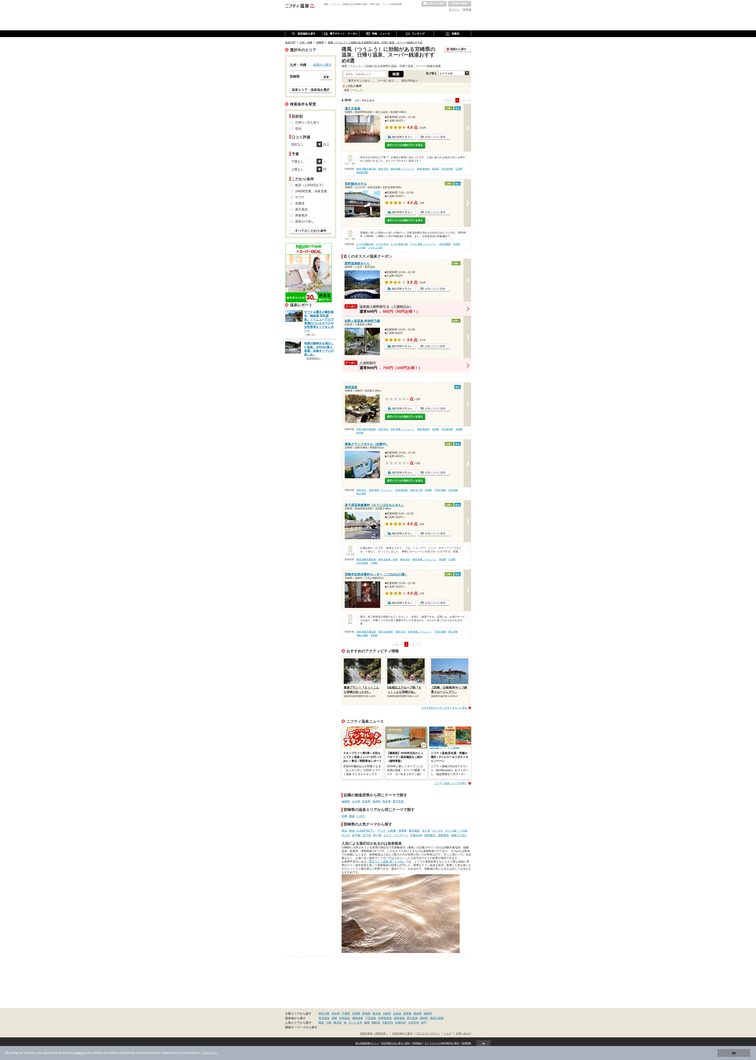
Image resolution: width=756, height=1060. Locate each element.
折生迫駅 (453, 490)
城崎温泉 (357, 1018)
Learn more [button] (209, 1052)
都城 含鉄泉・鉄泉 (388, 559)
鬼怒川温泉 (437, 1018)
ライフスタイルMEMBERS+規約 (441, 1043)
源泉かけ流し (459, 835)
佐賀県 (366, 801)
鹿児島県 (398, 801)
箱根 (334, 1018)
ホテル (346, 835)
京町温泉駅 (445, 244)
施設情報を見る (401, 136)
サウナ (381, 830)
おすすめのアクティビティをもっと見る (445, 707)
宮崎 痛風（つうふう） (403, 429)
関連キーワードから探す (301, 1027)
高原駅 (435, 169)
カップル (437, 830)
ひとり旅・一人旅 (456, 830)
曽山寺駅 (361, 493)
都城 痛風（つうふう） (403, 169)
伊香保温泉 (385, 1018)
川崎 (329, 1022)
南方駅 (359, 432)
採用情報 (466, 1043)
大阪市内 (387, 1022)
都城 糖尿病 (423, 169)
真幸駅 (456, 244)
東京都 (376, 1013)
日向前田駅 (447, 169)
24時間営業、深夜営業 (311, 191)
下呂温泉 (370, 1018)
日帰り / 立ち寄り (307, 122)
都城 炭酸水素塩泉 (366, 169)
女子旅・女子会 (361, 835)
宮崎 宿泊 (383, 429)
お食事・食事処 (397, 830)
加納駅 (459, 429)
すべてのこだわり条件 (310, 230)
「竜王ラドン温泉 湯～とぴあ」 (386, 861)
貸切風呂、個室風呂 (436, 835)
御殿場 (376, 1022)
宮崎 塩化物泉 (385, 631)
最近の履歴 (459, 4)
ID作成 (467, 9)
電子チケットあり (359, 80)
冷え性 (426, 830)
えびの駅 (361, 247)
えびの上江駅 (375, 247)
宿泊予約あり (410, 80)
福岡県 (346, 801)
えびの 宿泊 (382, 244)
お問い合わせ (463, 1033)
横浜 (321, 1022)
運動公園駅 (362, 635)
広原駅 (459, 169)
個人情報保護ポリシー (367, 1043)
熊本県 (387, 801)
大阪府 (387, 1013)
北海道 (397, 1013)
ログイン (454, 9)
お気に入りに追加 (435, 136)
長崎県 (376, 801)
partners (80, 1052)
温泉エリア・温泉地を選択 (311, 89)
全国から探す (322, 64)
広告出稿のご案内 (402, 1033)
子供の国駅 (440, 490)
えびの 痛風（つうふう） (423, 244)
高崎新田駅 (362, 172)
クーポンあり (386, 80)
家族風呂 (301, 215)
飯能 (367, 1022)
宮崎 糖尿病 (423, 429)
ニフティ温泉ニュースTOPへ (451, 783)
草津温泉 (324, 1018)
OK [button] (734, 1052)
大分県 (356, 801)
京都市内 (400, 1022)
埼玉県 (336, 1013)
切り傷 (377, 835)
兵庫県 (356, 1013)
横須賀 (338, 1022)
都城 (352, 816)
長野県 (407, 1013)
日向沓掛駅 (447, 429)
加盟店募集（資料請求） (374, 1033)
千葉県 (346, 1013)
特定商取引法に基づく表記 (396, 1043)
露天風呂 (414, 830)
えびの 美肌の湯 (399, 244)
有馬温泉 (344, 1018)
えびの (361, 816)
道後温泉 (399, 1018)
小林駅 (374, 563)
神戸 (423, 1022)
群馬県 (366, 1013)
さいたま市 (355, 1022)
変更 (326, 77)
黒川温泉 (412, 1018)
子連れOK (416, 835)
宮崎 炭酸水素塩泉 (366, 429)
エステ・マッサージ (395, 835)
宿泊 (344, 830)
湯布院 (424, 1018)
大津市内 (413, 1022)
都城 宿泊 (383, 169)
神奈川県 (324, 1013)
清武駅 (435, 429)
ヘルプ (448, 1033)
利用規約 (417, 1043)
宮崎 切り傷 (416, 490)
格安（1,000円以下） (362, 830)
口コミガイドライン (428, 1033)
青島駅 (428, 490)
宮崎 (344, 816)
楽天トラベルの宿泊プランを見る (405, 145)
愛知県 (417, 1013)
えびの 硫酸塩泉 (364, 244)
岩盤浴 (300, 203)
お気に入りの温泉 (434, 4)
